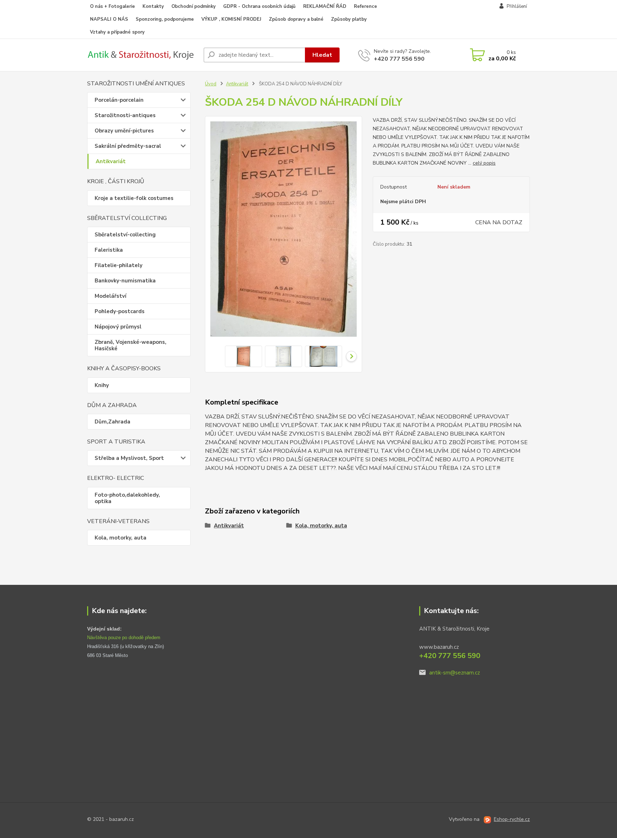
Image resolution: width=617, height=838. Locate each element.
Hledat (322, 55)
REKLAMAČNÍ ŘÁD (324, 6)
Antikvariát (111, 161)
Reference (365, 6)
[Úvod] (142, 55)
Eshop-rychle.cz (512, 819)
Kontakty (153, 6)
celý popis (484, 163)
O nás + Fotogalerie (112, 6)
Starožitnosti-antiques (125, 115)
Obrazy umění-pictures (124, 130)
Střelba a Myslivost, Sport (129, 458)
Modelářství (110, 296)
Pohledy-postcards (120, 311)
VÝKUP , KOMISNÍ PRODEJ (231, 19)
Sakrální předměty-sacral (128, 146)
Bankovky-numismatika (125, 280)
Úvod (210, 84)
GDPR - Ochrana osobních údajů (259, 6)
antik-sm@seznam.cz (454, 672)
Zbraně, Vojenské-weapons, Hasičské (130, 345)
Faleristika (109, 250)
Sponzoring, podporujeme (165, 19)
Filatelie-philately (118, 265)
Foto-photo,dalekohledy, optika (127, 498)
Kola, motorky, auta (120, 537)
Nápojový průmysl (118, 326)
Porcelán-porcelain (119, 100)
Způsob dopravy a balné (296, 19)
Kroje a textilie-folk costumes (134, 198)
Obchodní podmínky (193, 6)
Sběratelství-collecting (125, 234)
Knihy (102, 385)
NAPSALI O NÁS (109, 19)
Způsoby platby (349, 19)
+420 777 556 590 (399, 59)
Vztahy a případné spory (117, 32)
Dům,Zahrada (112, 421)
